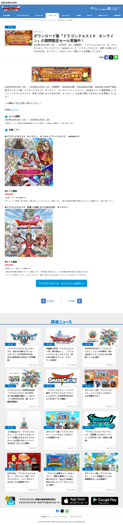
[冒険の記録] (117, 15)
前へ (51, 301)
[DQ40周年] (6, 15)
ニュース (16, 20)
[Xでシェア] (62, 511)
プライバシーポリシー (61, 517)
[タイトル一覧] (39, 15)
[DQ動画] (78, 15)
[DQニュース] (52, 15)
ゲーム (10, 27)
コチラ (14, 109)
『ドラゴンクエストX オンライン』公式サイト (61, 283)
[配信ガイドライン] (103, 15)
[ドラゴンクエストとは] (22, 15)
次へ (72, 301)
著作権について (46, 517)
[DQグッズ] (89, 15)
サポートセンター (76, 517)
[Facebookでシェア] (57, 511)
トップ (7, 20)
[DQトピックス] (66, 15)
